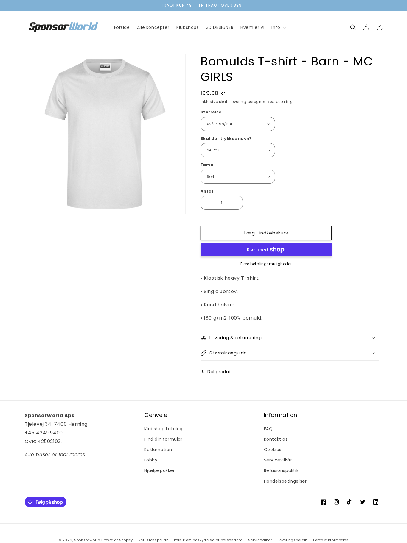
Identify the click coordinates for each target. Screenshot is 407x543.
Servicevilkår (278, 460)
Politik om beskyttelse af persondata (208, 540)
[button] (278, 27)
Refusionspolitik (281, 470)
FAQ (268, 429)
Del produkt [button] (220, 372)
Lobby (150, 460)
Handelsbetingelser (285, 481)
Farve (207, 165)
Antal (207, 191)
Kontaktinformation (331, 540)
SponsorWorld (87, 540)
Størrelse (211, 112)
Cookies (273, 450)
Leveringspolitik (292, 540)
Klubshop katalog (163, 429)
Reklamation (158, 450)
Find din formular (163, 439)
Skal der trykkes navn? (226, 138)
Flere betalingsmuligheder (266, 263)
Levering (238, 101)
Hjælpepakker (159, 470)
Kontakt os (276, 439)
